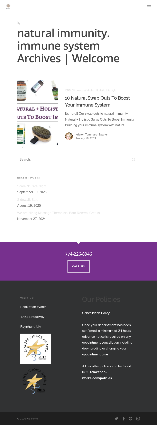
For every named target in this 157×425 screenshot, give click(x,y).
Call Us (78, 266)
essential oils (85, 90)
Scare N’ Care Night (31, 186)
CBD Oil (70, 90)
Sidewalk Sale (27, 199)
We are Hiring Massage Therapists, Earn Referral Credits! (59, 213)
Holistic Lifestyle (106, 90)
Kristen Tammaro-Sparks (91, 134)
